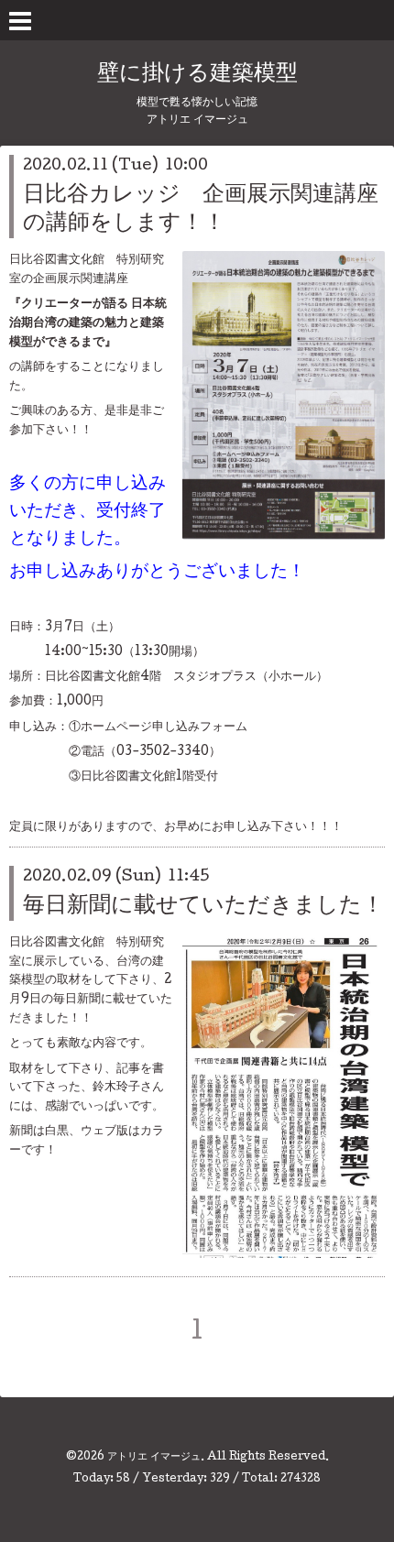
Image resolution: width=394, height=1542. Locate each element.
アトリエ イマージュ (154, 1457)
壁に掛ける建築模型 (197, 74)
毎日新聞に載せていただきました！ (203, 906)
